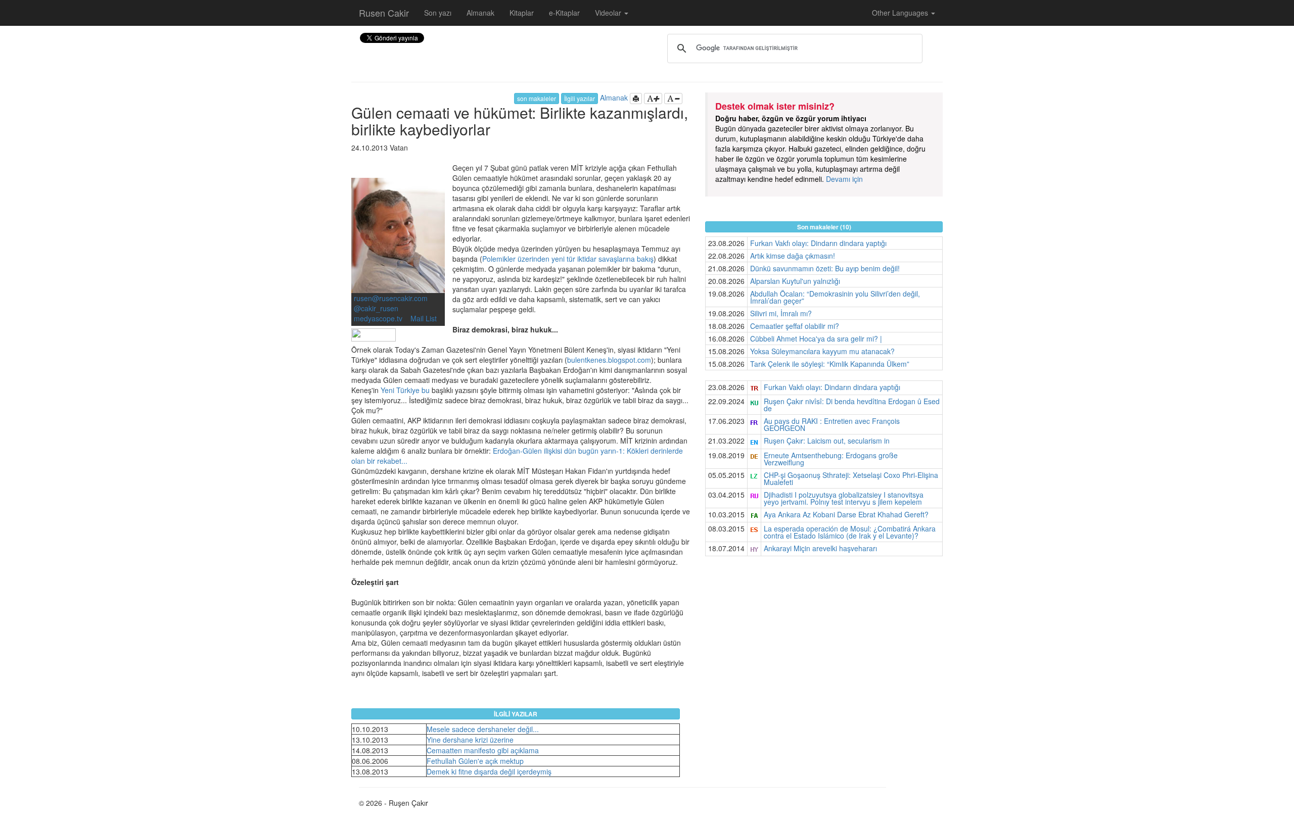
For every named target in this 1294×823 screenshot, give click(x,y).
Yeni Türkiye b (403, 390)
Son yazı (437, 13)
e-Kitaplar (564, 13)
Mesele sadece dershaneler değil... (483, 729)
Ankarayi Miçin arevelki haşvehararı (820, 548)
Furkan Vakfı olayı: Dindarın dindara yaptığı (818, 243)
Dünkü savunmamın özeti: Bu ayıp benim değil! (825, 268)
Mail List (423, 318)
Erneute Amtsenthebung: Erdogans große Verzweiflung (831, 458)
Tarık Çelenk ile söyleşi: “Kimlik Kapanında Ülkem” (829, 364)
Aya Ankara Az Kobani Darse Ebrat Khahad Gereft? (846, 514)
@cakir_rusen (376, 308)
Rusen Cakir (384, 12)
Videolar (609, 13)
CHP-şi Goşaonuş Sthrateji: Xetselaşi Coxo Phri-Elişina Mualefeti (851, 478)
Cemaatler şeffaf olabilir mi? (794, 326)
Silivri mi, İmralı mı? (781, 313)
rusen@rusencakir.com (391, 298)
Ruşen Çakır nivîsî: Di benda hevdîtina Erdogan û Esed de (852, 404)
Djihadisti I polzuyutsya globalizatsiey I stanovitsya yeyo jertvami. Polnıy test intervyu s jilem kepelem (843, 498)
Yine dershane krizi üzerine (470, 740)
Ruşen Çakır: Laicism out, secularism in (827, 440)
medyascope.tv (379, 318)
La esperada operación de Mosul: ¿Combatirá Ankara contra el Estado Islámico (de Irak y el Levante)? (850, 532)
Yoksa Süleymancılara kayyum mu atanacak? (822, 351)
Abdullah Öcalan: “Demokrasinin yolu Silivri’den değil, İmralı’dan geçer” (835, 297)
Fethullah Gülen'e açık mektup (475, 761)
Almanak (480, 13)
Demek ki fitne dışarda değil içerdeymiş (489, 771)
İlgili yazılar (579, 98)
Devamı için (844, 179)
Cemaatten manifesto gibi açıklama (483, 750)
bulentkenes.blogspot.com (609, 360)
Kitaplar (522, 13)
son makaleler (536, 98)
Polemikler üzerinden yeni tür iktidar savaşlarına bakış (568, 259)
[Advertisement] (824, 637)
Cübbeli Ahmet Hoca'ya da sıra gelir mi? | (816, 338)
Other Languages (901, 13)
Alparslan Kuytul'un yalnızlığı (795, 281)
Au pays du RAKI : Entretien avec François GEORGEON (832, 424)
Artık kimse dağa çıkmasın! (792, 256)
